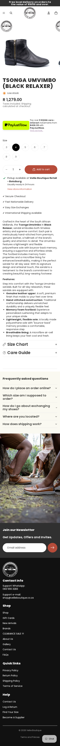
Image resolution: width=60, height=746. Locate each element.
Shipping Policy (11, 681)
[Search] (11, 13)
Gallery (7, 644)
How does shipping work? (22, 424)
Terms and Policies (30, 737)
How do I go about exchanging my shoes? (26, 407)
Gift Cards (8, 618)
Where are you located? (21, 416)
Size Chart (17, 344)
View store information (19, 189)
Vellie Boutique (33, 730)
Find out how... (36, 130)
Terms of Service (12, 686)
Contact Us (9, 649)
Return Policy (10, 675)
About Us (8, 639)
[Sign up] (52, 548)
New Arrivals (9, 623)
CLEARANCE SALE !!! (13, 633)
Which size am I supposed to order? (24, 397)
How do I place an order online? (27, 388)
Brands (6, 628)
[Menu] (4, 13)
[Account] (48, 13)
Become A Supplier (13, 717)
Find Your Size (10, 712)
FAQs (5, 654)
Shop (5, 612)
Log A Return (10, 707)
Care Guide (18, 352)
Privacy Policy (10, 670)
